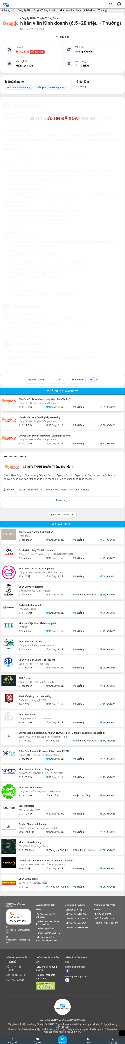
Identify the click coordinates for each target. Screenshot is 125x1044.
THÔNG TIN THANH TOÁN (106, 923)
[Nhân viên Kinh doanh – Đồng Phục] (8, 771)
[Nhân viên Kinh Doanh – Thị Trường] (8, 661)
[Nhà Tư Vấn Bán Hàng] (8, 846)
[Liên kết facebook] (67, 970)
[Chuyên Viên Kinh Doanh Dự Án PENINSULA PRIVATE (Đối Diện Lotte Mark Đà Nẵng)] (8, 736)
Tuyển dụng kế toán (45, 928)
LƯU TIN (64, 37)
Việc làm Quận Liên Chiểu (77, 927)
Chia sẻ (79, 379)
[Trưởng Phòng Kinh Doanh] (8, 828)
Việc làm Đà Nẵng (74, 910)
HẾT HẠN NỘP (37, 52)
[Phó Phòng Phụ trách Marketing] (8, 698)
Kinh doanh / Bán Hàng (18, 87)
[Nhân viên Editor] (8, 716)
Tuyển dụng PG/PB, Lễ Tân (48, 933)
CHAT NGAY (38, 379)
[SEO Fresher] (8, 680)
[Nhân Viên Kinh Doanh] (8, 791)
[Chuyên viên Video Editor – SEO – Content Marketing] (8, 862)
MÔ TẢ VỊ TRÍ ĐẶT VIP (104, 919)
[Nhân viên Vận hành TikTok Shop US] (8, 625)
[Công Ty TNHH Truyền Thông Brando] (11, 23)
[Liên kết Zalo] (67, 980)
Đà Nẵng (81, 86)
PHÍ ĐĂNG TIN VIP (103, 914)
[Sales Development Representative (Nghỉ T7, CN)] (8, 753)
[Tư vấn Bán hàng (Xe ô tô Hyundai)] (8, 552)
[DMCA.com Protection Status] (45, 985)
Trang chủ (8, 10)
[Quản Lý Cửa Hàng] (8, 882)
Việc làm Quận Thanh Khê (77, 919)
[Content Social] (8, 808)
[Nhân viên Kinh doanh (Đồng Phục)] (8, 572)
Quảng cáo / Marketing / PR (50, 87)
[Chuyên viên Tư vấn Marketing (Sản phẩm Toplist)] (8, 401)
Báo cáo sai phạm (63, 514)
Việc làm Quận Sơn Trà (76, 923)
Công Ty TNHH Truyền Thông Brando (37, 10)
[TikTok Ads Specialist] (8, 607)
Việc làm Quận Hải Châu (77, 914)
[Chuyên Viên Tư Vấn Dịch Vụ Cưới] (8, 534)
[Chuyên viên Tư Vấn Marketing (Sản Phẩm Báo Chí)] (8, 437)
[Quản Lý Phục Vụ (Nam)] (8, 590)
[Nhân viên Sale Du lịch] (8, 643)
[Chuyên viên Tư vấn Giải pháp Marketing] (8, 419)
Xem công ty (62, 500)
